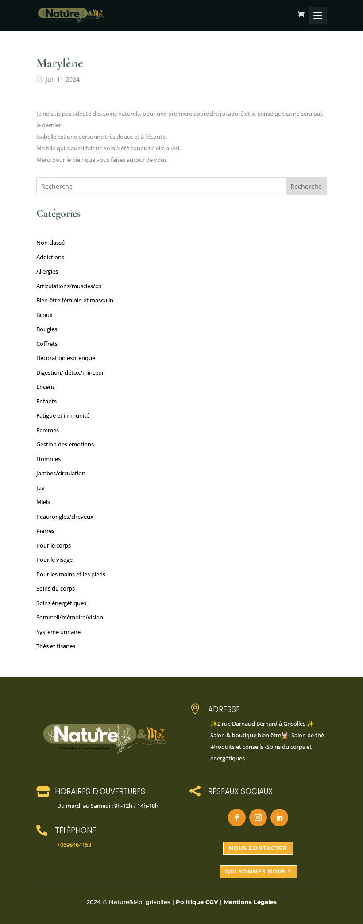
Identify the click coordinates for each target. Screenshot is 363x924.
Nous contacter (258, 848)
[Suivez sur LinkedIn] (279, 817)
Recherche (306, 186)
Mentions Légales (250, 901)
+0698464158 (74, 845)
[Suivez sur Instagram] (258, 817)
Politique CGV (197, 901)
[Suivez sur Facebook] (237, 817)
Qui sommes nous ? (258, 871)
